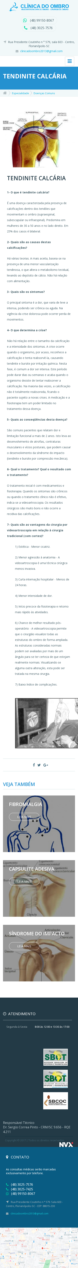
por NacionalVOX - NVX (66, 1144)
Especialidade (20, 93)
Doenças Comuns (44, 93)
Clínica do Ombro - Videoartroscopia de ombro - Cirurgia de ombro (39, 6)
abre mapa (39, 1248)
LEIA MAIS (24, 817)
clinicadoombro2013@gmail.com (41, 51)
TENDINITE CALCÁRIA (36, 178)
